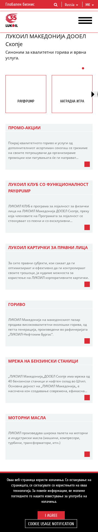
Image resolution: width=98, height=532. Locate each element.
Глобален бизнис (20, 4)
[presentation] (94, 94)
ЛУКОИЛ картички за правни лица (48, 247)
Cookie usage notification (51, 523)
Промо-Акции (24, 127)
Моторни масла (27, 417)
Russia (69, 5)
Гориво (16, 304)
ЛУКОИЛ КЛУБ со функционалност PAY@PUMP (48, 188)
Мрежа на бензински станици (43, 361)
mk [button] (88, 5)
